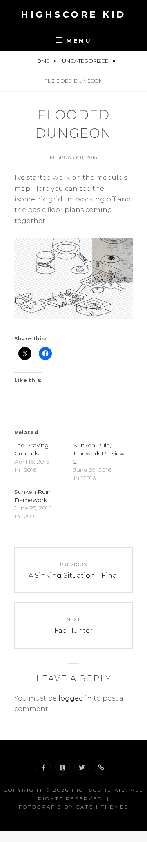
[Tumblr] (62, 767)
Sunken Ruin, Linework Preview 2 (99, 453)
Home (41, 60)
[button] (73, 278)
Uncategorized (85, 60)
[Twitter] (81, 767)
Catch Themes (102, 807)
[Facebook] (43, 767)
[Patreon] (101, 767)
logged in (75, 698)
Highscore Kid (73, 14)
